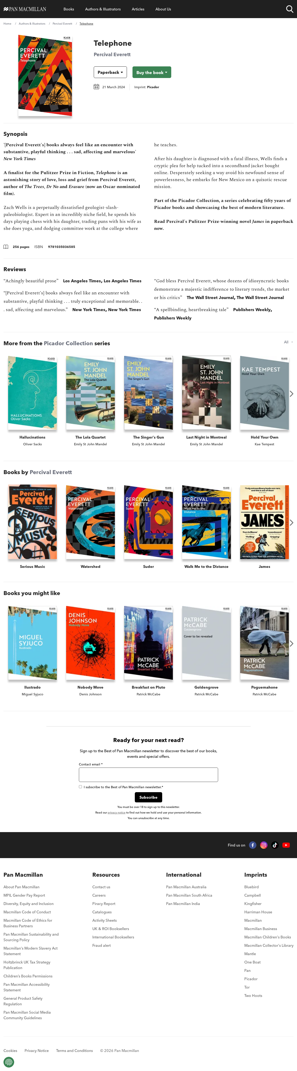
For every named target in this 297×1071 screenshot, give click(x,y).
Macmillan (253, 920)
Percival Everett (62, 23)
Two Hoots (253, 995)
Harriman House (258, 912)
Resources (106, 874)
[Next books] (292, 394)
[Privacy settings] (8, 1062)
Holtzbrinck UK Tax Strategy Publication (26, 965)
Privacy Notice (37, 1050)
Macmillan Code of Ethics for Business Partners (27, 923)
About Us (163, 9)
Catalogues (102, 912)
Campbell (252, 895)
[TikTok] (275, 845)
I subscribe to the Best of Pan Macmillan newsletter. (123, 787)
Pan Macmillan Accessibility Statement (26, 987)
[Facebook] (252, 845)
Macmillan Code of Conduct (27, 912)
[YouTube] (286, 845)
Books (69, 9)
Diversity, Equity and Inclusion (28, 903)
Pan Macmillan (23, 874)
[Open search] (290, 9)
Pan (247, 970)
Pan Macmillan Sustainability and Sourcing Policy (31, 937)
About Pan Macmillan (21, 887)
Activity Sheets (104, 920)
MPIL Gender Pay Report (24, 895)
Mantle (250, 953)
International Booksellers (113, 937)
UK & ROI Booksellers (110, 928)
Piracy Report (103, 903)
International (183, 874)
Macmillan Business (260, 928)
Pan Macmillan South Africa (189, 895)
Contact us (101, 887)
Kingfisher (252, 903)
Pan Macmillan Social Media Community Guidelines (27, 1015)
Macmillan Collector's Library (269, 945)
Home (7, 23)
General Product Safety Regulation (22, 1001)
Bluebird (251, 887)
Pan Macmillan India (183, 903)
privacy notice (117, 812)
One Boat (252, 962)
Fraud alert (101, 945)
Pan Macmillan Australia (186, 887)
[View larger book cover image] (45, 75)
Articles (138, 9)
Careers (99, 895)
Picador (251, 979)
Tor (247, 987)
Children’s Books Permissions (27, 976)
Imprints (255, 874)
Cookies (10, 1050)
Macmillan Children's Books (267, 937)
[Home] (24, 9)
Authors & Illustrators (103, 9)
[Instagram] (264, 845)
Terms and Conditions (74, 1050)
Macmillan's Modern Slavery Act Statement (30, 951)
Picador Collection (68, 343)
